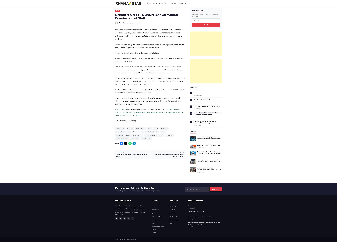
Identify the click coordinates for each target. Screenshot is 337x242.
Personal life (169, 135)
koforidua (136, 132)
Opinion (154, 223)
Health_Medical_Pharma (123, 132)
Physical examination (122, 138)
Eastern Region (140, 128)
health (156, 128)
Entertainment (164, 3)
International (155, 209)
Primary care (135, 138)
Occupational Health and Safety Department (129, 135)
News (149, 3)
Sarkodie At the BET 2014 (202, 99)
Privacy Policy (174, 216)
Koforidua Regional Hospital (150, 132)
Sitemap (172, 223)
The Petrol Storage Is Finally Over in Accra (207, 106)
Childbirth (130, 128)
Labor (162, 132)
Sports (155, 3)
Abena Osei (122, 23)
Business (180, 3)
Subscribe (206, 25)
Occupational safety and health (154, 135)
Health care (164, 128)
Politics (173, 3)
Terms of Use (174, 220)
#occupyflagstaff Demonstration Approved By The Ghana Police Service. (207, 113)
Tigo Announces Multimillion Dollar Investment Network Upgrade (205, 122)
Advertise (173, 213)
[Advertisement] (206, 44)
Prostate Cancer (146, 138)
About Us (173, 206)
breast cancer (120, 128)
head (149, 128)
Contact (172, 209)
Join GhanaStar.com (122, 109)
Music (187, 3)
